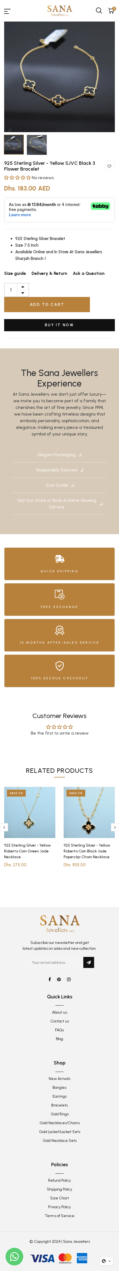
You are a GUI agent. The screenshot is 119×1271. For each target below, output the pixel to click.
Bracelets (59, 1105)
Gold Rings (60, 1114)
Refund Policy (59, 1180)
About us (59, 1012)
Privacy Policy (59, 1207)
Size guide (15, 273)
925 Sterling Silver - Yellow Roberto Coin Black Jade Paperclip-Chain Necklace (87, 851)
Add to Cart (47, 304)
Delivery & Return (49, 273)
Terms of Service (59, 1215)
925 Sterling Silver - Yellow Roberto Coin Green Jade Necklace (27, 851)
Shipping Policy (59, 1189)
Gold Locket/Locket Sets (59, 1131)
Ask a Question (89, 273)
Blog (59, 1039)
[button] (18, 177)
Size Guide (57, 485)
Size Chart (59, 1198)
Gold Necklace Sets (60, 1140)
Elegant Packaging (57, 454)
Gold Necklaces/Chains (60, 1123)
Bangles (59, 1087)
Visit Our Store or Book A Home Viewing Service (56, 504)
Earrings (60, 1096)
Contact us (59, 1021)
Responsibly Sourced (56, 470)
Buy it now (59, 325)
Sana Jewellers (76, 1241)
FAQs (59, 1030)
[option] (59, 77)
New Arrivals (59, 1078)
